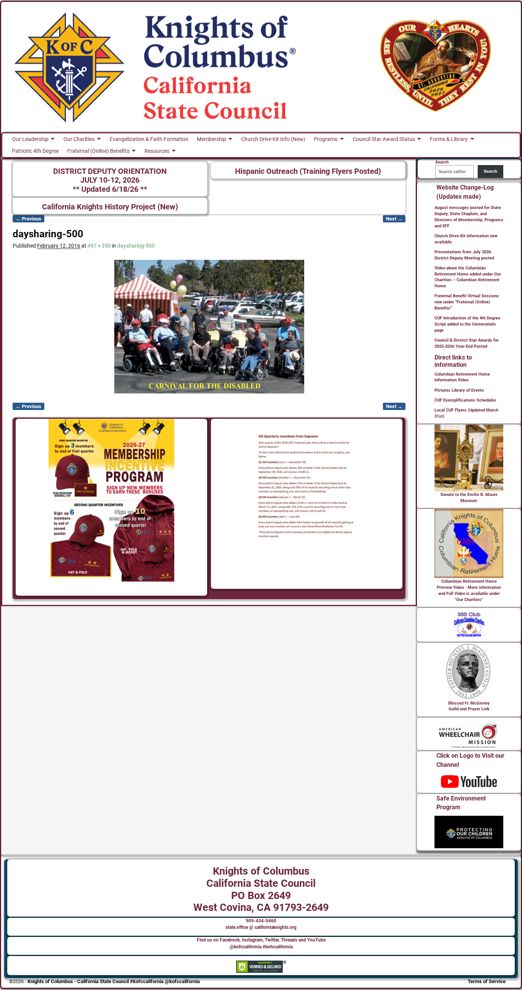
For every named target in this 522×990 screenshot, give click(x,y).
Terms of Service (487, 981)
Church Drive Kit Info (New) (273, 139)
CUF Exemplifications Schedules (465, 400)
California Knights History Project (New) (110, 207)
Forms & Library (449, 139)
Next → (394, 219)
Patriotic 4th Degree (35, 151)
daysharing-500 (136, 246)
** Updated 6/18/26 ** (110, 189)
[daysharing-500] (209, 327)
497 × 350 (99, 246)
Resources (156, 151)
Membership (211, 139)
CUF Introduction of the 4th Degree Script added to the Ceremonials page (467, 324)
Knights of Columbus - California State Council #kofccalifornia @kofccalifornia (114, 981)
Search (490, 171)
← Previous (28, 219)
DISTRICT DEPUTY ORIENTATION (110, 171)
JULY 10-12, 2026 (109, 180)
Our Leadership (30, 139)
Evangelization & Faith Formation (149, 139)
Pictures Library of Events (459, 390)
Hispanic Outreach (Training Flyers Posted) (308, 171)
